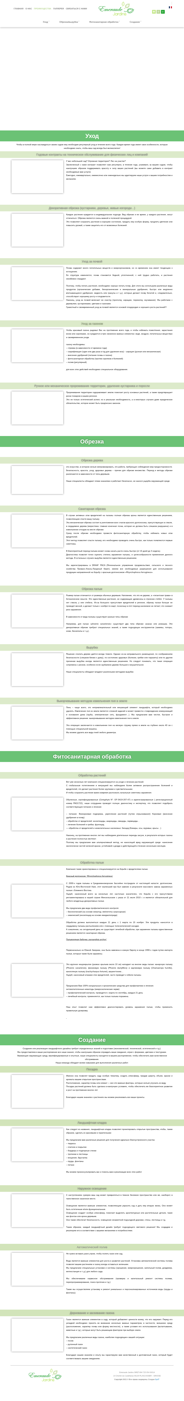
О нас (28, 8)
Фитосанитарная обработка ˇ (104, 22)
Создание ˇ (135, 22)
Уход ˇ (46, 22)
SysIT (157, 1379)
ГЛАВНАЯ (18, 8)
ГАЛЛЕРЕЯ (58, 8)
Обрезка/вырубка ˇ (69, 22)
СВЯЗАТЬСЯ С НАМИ (76, 8)
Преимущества (42, 8)
